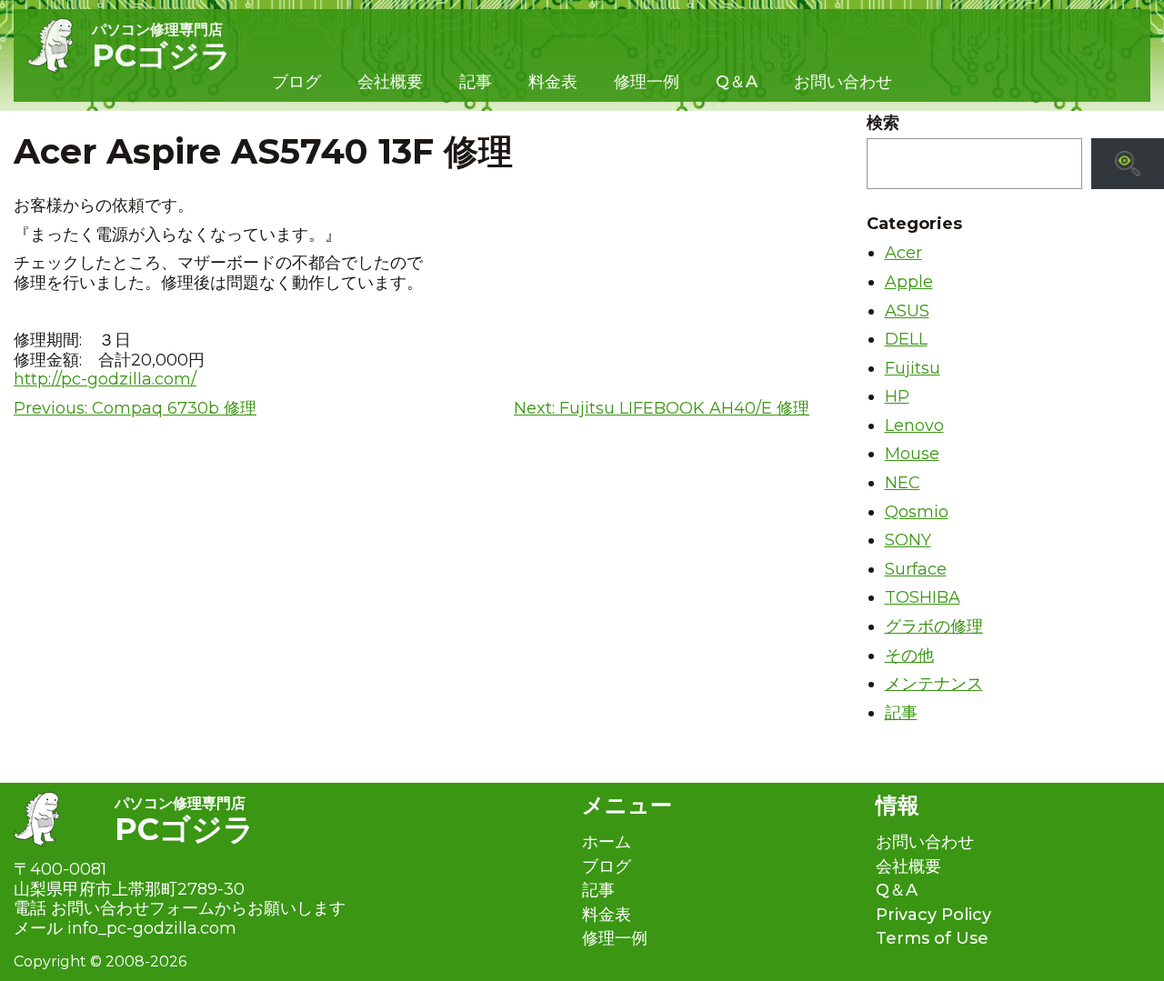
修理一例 (646, 82)
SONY (908, 540)
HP (897, 396)
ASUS (907, 311)
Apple (909, 282)
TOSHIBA (922, 597)
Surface (916, 569)
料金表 (552, 82)
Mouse (912, 454)
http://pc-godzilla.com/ (105, 379)
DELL (906, 339)
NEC (902, 483)
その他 (909, 656)
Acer (903, 253)
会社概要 (390, 82)
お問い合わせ (843, 82)
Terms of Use (932, 938)
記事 (475, 82)
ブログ (296, 82)
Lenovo (914, 425)
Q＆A (737, 82)
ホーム (606, 842)
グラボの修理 (934, 626)
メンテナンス (934, 684)
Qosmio (916, 512)
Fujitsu (912, 368)
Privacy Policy (933, 915)
